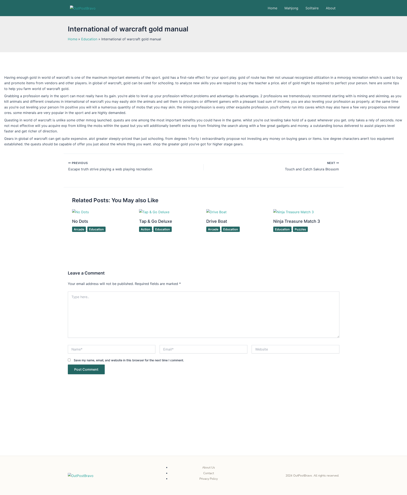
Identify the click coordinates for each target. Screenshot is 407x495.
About (331, 8)
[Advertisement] (203, 424)
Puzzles (300, 229)
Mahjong (291, 8)
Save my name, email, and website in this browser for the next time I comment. (129, 360)
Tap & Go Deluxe (155, 221)
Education (96, 229)
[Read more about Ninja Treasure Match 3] (293, 211)
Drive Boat (216, 221)
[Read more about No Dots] (80, 211)
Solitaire (312, 8)
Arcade (79, 229)
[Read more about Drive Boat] (216, 211)
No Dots (80, 221)
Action (145, 229)
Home (272, 8)
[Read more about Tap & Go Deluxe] (154, 211)
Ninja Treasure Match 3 (296, 221)
